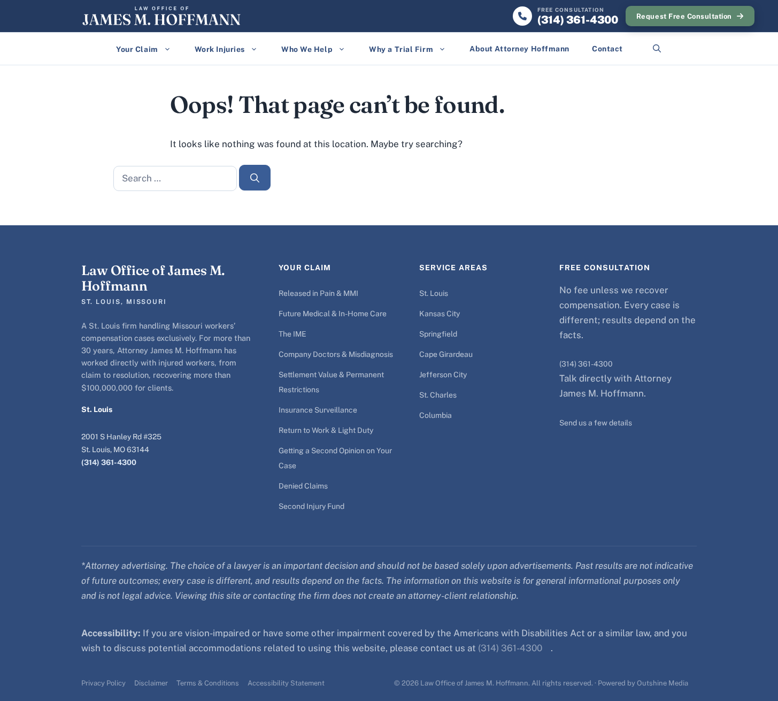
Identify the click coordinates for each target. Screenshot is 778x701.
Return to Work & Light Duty (326, 430)
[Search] (255, 178)
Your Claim (137, 49)
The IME (292, 334)
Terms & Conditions (207, 683)
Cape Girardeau (446, 354)
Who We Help (307, 49)
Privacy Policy (103, 683)
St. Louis (433, 293)
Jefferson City (443, 374)
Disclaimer (151, 683)
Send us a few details (595, 422)
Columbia (435, 415)
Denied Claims (303, 486)
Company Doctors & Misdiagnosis (336, 354)
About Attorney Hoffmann (519, 48)
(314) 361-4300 (108, 462)
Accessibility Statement (286, 683)
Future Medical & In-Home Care (333, 313)
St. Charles (438, 395)
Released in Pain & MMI (318, 293)
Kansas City (439, 313)
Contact (607, 48)
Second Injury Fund (311, 506)
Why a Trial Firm (401, 49)
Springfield (438, 334)
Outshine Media (662, 683)
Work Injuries (220, 49)
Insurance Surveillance (318, 410)
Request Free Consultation (684, 16)
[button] (657, 49)
